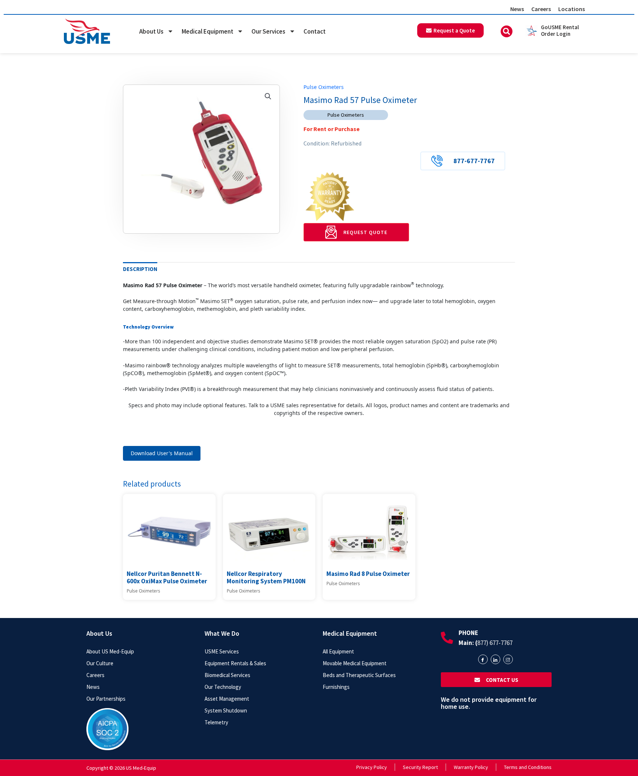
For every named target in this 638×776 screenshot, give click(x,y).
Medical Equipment (207, 31)
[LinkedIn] (495, 659)
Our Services (268, 31)
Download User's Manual (162, 453)
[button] (507, 31)
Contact (314, 31)
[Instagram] (508, 659)
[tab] (140, 269)
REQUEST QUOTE (365, 232)
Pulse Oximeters (323, 86)
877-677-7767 (474, 161)
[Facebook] (483, 659)
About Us (151, 31)
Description (140, 268)
